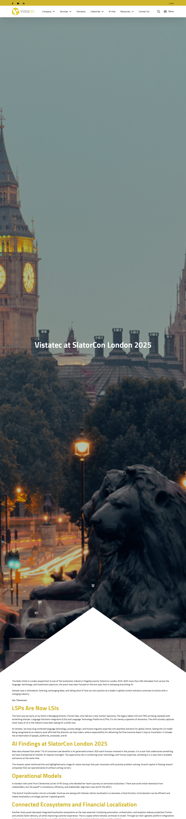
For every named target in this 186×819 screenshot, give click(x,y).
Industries (95, 11)
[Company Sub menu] (54, 11)
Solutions (81, 11)
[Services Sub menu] (70, 11)
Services (64, 11)
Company (46, 11)
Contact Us (144, 11)
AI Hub (112, 11)
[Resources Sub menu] (132, 11)
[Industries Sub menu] (102, 11)
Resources (125, 11)
